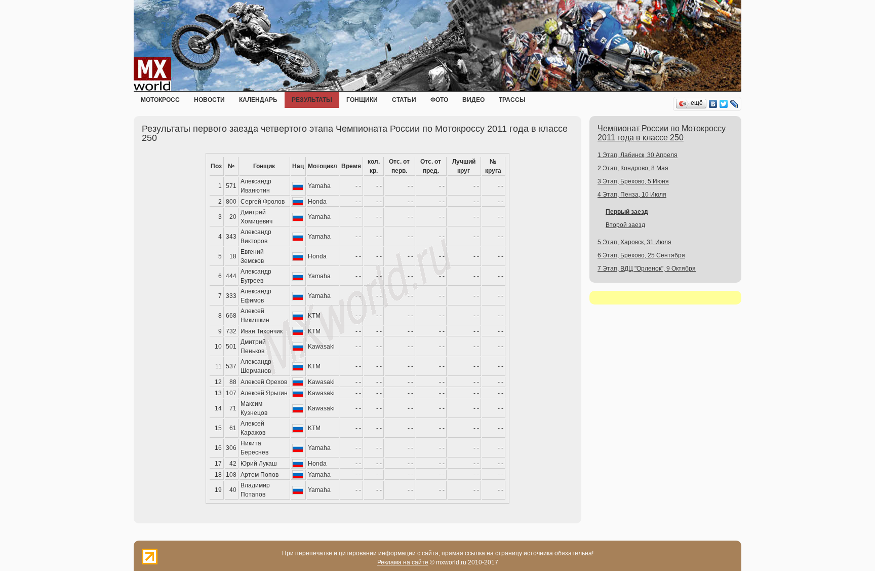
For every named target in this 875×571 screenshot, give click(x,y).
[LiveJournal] (734, 103)
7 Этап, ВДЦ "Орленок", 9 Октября (647, 268)
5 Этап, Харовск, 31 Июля (634, 242)
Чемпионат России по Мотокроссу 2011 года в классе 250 (662, 133)
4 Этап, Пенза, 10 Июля (632, 194)
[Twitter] (724, 103)
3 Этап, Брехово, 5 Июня (633, 181)
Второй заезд (625, 225)
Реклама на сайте (402, 562)
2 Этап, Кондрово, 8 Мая (633, 168)
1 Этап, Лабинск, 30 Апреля (638, 155)
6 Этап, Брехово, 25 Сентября (641, 255)
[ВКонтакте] (713, 103)
